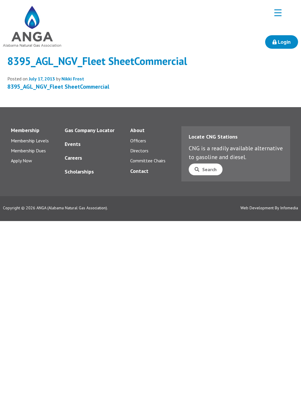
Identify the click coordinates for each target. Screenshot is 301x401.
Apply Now (21, 161)
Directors (139, 151)
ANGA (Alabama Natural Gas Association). (72, 207)
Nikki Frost (72, 79)
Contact (139, 171)
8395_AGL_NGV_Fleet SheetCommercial (58, 86)
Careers (73, 157)
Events (73, 144)
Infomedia (289, 207)
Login (284, 41)
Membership (25, 130)
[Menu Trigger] (278, 12)
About (137, 130)
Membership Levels (30, 141)
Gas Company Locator (89, 130)
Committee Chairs (147, 161)
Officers (138, 141)
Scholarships (79, 171)
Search (209, 169)
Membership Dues (28, 151)
